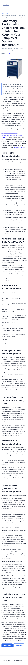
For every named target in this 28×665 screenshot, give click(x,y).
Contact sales (7, 645)
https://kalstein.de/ (19, 147)
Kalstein (6, 5)
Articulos (8, 53)
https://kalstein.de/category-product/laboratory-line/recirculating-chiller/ (12, 135)
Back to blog (18, 645)
